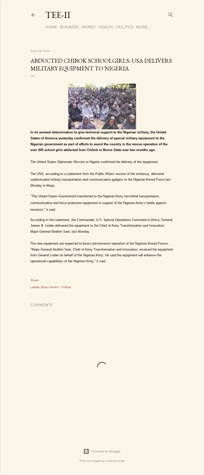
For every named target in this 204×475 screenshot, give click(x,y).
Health (106, 27)
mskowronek (115, 461)
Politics (124, 27)
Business (69, 27)
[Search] (171, 14)
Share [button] (34, 280)
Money (89, 27)
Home (51, 27)
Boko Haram (50, 287)
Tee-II (57, 15)
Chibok (66, 287)
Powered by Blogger (106, 451)
